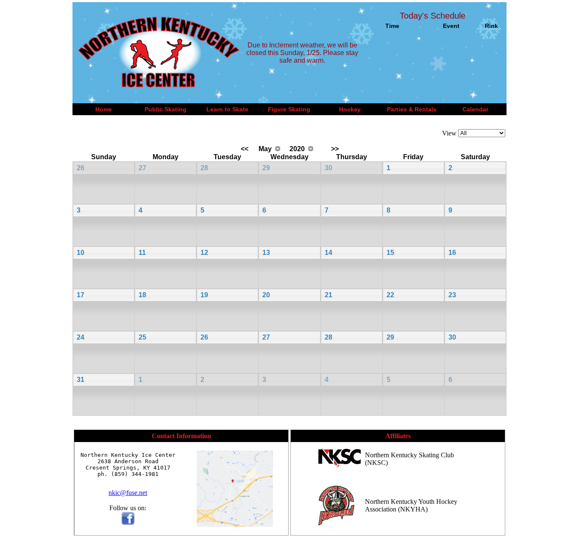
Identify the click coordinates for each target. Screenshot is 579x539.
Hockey (350, 109)
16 (452, 252)
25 (142, 337)
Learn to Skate (227, 109)
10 (80, 252)
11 (142, 252)
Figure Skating (289, 109)
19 (204, 295)
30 (328, 167)
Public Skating (166, 109)
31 (80, 379)
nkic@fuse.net (128, 492)
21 (328, 295)
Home (103, 109)
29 (266, 167)
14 (328, 252)
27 (142, 167)
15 (390, 252)
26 (80, 167)
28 (204, 167)
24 (80, 337)
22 (390, 295)
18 (142, 295)
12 (204, 252)
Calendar (475, 109)
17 (80, 295)
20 (266, 295)
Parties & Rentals (412, 109)
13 (266, 252)
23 (452, 295)
